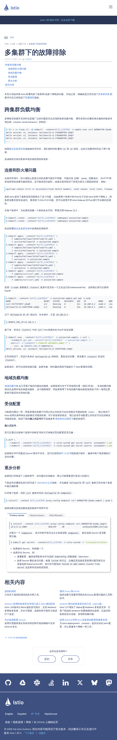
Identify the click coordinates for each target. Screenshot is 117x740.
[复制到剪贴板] (109, 128)
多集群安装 (104, 94)
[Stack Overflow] (51, 682)
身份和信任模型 (63, 418)
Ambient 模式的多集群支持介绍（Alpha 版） (82, 603)
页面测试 (28, 59)
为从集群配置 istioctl (15, 619)
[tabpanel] (58, 545)
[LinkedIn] (65, 682)
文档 (7, 44)
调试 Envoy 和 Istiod (69, 591)
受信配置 (12, 76)
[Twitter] (80, 682)
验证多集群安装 (17, 148)
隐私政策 (18, 722)
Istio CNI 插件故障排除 (17, 637)
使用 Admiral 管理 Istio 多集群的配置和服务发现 (83, 619)
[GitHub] (8, 682)
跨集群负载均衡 (13, 64)
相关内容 (9, 84)
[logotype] (14, 705)
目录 (11, 37)
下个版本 (29, 733)
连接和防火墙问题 (17, 68)
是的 (46, 658)
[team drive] (22, 682)
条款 (7, 722)
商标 (28, 722)
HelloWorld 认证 (44, 482)
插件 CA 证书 (65, 453)
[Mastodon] (109, 682)
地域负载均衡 (15, 72)
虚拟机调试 (10, 591)
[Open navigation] (111, 7)
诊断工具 (22, 44)
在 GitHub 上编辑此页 (46, 722)
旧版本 (42, 733)
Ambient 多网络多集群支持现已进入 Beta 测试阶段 (30, 603)
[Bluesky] (94, 682)
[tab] (17, 515)
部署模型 (29, 97)
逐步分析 (12, 80)
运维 (13, 44)
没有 (70, 658)
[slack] (37, 682)
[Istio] (11, 7)
